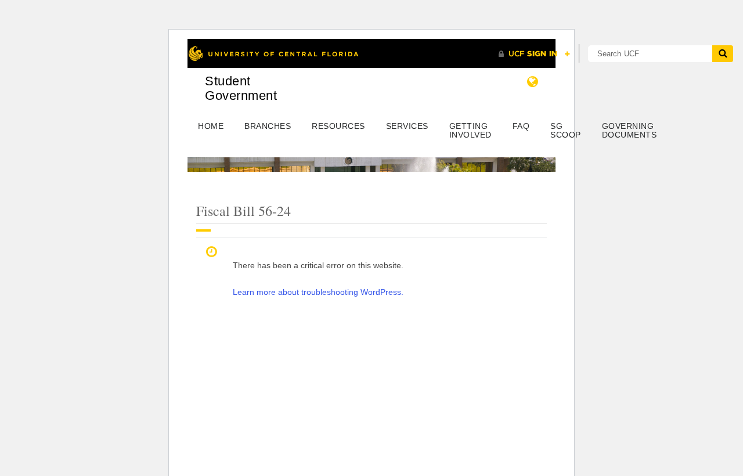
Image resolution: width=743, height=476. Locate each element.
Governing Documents (629, 130)
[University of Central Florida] (273, 53)
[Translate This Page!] (533, 81)
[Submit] (722, 53)
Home (210, 126)
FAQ (521, 126)
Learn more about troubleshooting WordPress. (318, 292)
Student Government (241, 88)
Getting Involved (470, 130)
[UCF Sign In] (534, 54)
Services (407, 126)
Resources (338, 126)
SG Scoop (565, 130)
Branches (267, 126)
